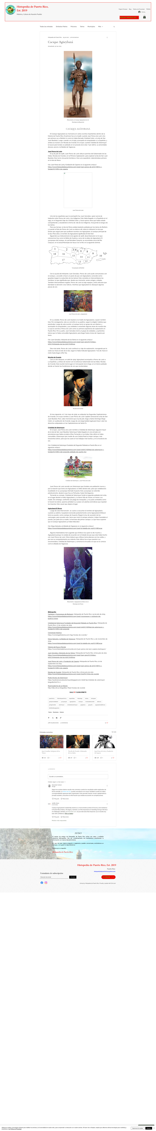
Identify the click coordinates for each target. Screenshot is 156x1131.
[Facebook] (41, 882)
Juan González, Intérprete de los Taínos (51, 752)
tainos (86, 698)
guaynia (90, 704)
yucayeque (64, 701)
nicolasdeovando (89, 701)
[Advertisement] (49, 917)
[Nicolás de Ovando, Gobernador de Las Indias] (78, 741)
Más (99, 26)
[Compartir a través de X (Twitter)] (52, 718)
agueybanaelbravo (100, 704)
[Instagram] (46, 882)
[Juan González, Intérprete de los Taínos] (51, 741)
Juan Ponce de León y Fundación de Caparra (104, 752)
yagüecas (82, 704)
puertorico (51, 698)
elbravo (99, 701)
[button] (144, 16)
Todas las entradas (46, 26)
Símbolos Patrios (61, 26)
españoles (72, 698)
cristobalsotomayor (72, 704)
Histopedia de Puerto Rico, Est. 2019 (96, 865)
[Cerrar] (154, 1128)
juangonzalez (52, 704)
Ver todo (114, 732)
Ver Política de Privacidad (14, 1129)
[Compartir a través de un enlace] (60, 718)
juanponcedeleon (53, 701)
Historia (62, 712)
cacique (80, 701)
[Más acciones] (107, 37)
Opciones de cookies (137, 1128)
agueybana (73, 701)
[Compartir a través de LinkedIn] (56, 718)
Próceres (74, 26)
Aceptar (149, 1128)
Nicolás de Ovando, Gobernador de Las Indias (77, 752)
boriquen (93, 698)
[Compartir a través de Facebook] (48, 718)
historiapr (79, 698)
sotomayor (61, 704)
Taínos (82, 26)
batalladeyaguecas (54, 708)
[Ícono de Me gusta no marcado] (53, 799)
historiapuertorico (61, 698)
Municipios (91, 26)
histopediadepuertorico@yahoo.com (104, 871)
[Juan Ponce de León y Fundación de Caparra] (104, 741)
